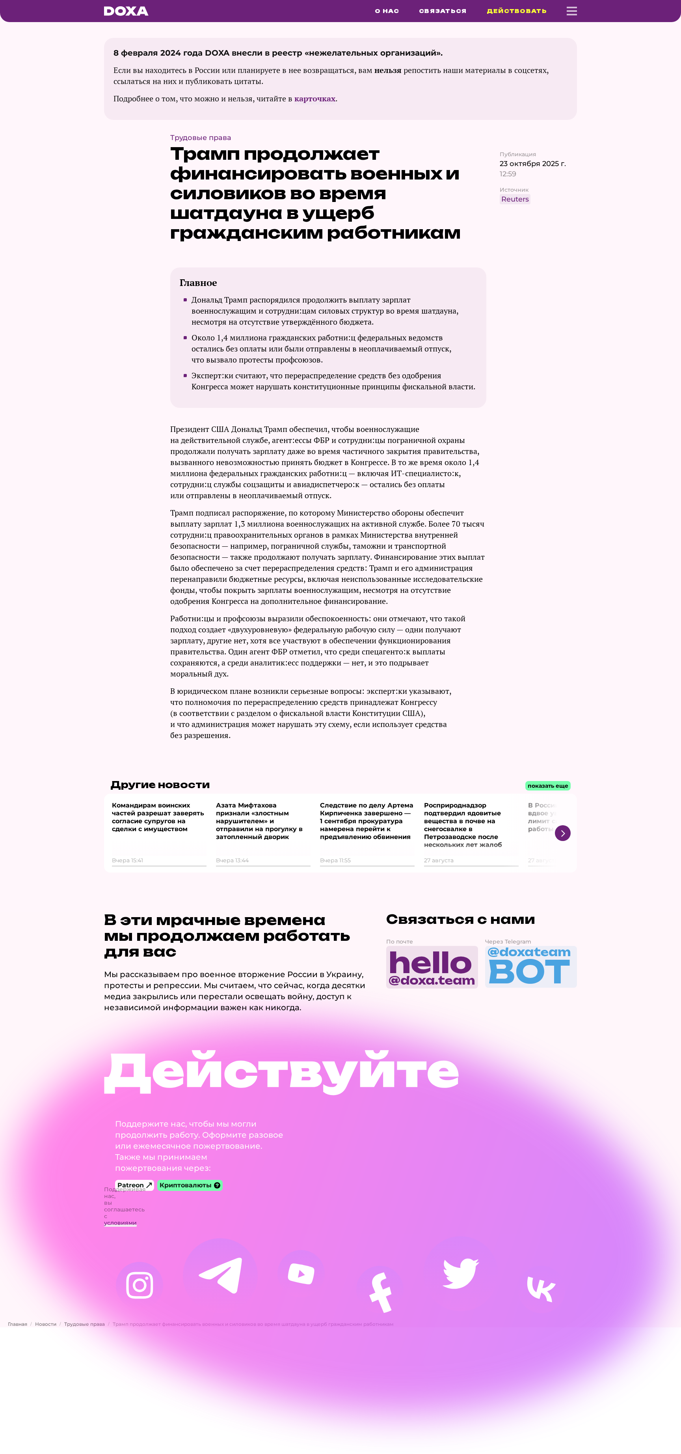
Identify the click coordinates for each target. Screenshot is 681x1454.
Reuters (515, 199)
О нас (387, 11)
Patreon (130, 1185)
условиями (120, 1222)
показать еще (548, 785)
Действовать (517, 11)
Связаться (443, 11)
